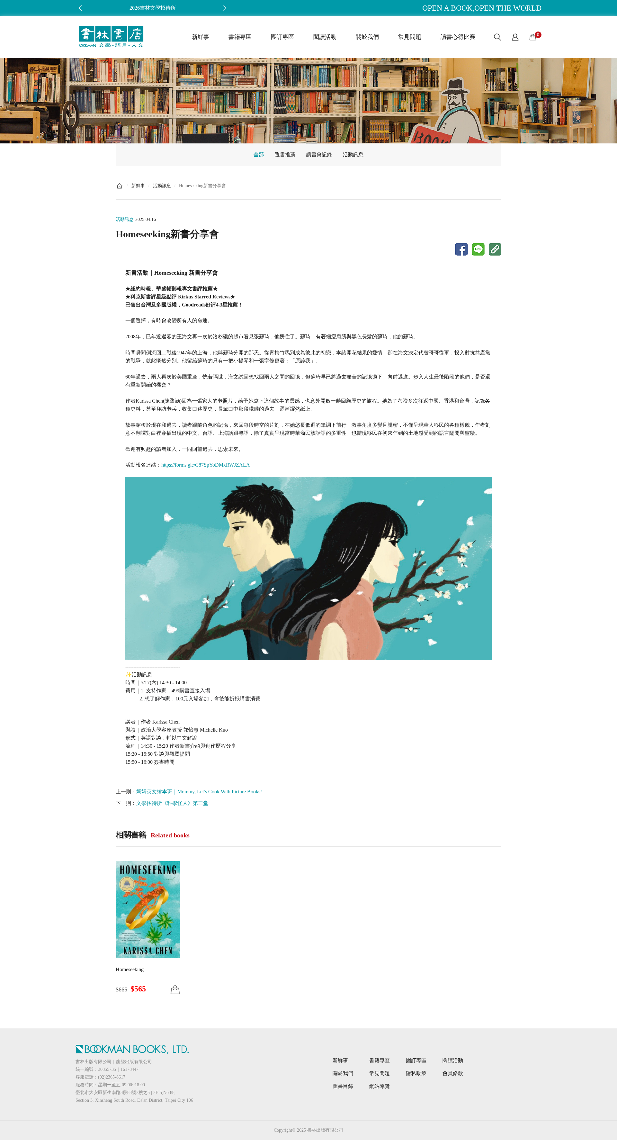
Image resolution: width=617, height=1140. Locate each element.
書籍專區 (240, 37)
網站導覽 (379, 1086)
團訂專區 (282, 37)
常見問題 (409, 37)
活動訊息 (353, 154)
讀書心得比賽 (458, 37)
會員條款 (453, 1073)
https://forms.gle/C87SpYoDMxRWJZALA (205, 465)
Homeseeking (130, 969)
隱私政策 (416, 1073)
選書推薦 (285, 154)
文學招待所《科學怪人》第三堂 (172, 803)
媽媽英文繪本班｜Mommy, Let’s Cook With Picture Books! (199, 791)
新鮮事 (200, 37)
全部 (259, 154)
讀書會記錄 (319, 154)
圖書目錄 (343, 1086)
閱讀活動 (324, 37)
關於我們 (367, 37)
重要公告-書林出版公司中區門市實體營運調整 (153, 8)
